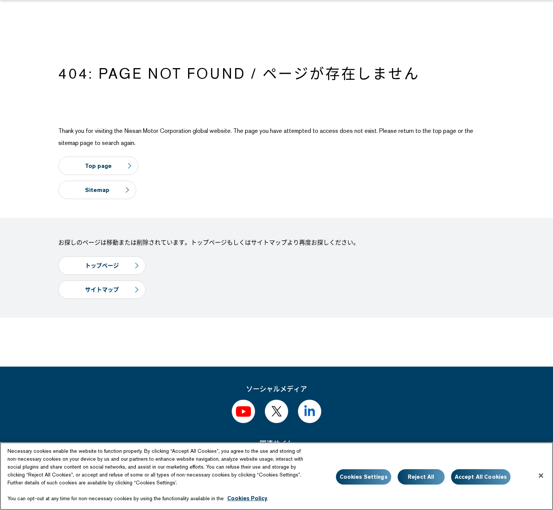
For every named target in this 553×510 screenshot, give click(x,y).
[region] (276, 476)
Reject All (421, 476)
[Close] (541, 475)
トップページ (102, 265)
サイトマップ (102, 289)
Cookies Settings (363, 476)
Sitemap (97, 189)
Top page (98, 165)
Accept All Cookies (481, 476)
